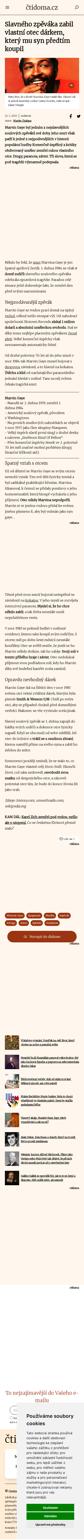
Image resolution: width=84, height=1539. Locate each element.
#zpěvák (64, 915)
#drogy (11, 922)
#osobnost (52, 922)
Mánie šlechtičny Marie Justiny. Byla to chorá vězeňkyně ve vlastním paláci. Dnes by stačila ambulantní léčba (47, 1100)
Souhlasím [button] (50, 1507)
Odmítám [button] (50, 1516)
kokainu (31, 600)
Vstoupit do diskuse (44, 937)
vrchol (10, 316)
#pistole (36, 922)
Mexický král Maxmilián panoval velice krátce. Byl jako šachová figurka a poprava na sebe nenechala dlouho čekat (50, 1062)
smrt (37, 262)
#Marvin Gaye (15, 915)
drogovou (12, 367)
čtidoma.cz (42, 7)
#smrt (23, 922)
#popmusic (34, 915)
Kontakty (10, 1527)
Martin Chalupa (22, 120)
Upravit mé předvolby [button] (50, 1524)
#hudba (49, 915)
